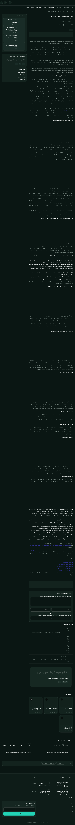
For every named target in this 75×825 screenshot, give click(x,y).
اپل (72, 806)
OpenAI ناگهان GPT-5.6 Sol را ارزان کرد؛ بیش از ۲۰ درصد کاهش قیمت (10, 37)
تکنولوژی (67, 7)
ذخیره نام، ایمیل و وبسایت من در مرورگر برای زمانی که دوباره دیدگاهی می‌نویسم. (54, 615)
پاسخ (68, 652)
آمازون (72, 801)
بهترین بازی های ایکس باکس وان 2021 (64, 566)
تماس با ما (34, 786)
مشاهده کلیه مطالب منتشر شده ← (60, 585)
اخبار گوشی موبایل (21, 72)
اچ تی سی (71, 811)
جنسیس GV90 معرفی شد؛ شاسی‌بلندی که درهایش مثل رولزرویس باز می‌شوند (11, 29)
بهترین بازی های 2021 (68, 562)
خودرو (60, 7)
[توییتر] (66, 682)
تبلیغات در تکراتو (33, 781)
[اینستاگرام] (63, 682)
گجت (45, 7)
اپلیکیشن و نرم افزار (66, 11)
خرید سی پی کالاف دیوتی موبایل (48, 763)
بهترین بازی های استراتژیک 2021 (66, 564)
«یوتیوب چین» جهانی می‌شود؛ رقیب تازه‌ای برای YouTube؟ (37, 710)
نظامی (28, 7)
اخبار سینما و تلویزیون (20, 77)
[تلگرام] (59, 682)
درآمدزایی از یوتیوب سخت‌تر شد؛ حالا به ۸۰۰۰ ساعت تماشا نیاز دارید (66, 728)
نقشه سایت (34, 789)
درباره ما (34, 783)
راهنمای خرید (39, 7)
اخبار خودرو (22, 76)
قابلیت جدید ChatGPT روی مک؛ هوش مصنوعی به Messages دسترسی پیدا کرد (51, 710)
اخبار (72, 7)
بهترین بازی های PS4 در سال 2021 (65, 568)
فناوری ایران (22, 74)
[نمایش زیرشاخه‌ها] (64, 7)
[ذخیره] (62, 699)
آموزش (72, 803)
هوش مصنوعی (51, 7)
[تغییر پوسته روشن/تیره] (5, 2)
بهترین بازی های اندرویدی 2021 (66, 571)
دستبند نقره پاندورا (60, 763)
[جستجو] (1, 2)
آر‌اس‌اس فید (33, 791)
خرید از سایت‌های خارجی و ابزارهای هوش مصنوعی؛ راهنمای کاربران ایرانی (10, 21)
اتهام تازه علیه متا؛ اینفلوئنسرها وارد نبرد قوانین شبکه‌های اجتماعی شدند (66, 710)
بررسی (32, 7)
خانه (72, 11)
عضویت (19, 813)
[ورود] (10, 2)
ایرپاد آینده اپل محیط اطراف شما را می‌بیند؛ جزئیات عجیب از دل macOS (10, 45)
